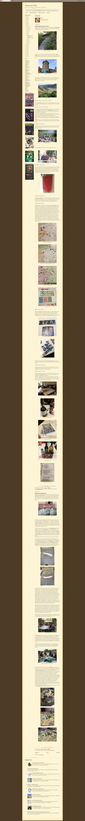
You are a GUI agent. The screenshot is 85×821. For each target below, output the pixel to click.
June (27, 33)
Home (27, 12)
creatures (26, 64)
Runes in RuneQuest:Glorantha (37, 800)
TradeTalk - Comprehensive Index (32, 784)
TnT (25, 88)
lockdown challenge (28, 73)
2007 (27, 55)
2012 (27, 49)
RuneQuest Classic (27, 85)
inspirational (26, 72)
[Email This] (44, 487)
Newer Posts (37, 752)
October (28, 28)
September (28, 29)
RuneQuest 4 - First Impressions (37, 778)
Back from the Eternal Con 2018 (30, 36)
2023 (27, 19)
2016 (27, 45)
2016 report (37, 495)
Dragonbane (26, 66)
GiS (25, 68)
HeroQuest (26, 70)
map (25, 75)
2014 (27, 47)
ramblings (26, 79)
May (27, 34)
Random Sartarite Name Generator (37, 772)
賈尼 (42, 18)
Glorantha (26, 69)
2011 (27, 50)
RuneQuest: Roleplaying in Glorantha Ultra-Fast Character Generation (38, 811)
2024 (27, 18)
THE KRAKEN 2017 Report (36, 806)
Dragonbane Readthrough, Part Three (38, 762)
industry (52, 488)
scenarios (26, 86)
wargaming (26, 90)
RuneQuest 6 (27, 83)
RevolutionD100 (27, 80)
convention (26, 63)
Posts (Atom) (41, 754)
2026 (27, 16)
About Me (48, 12)
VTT (25, 89)
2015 (27, 46)
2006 (27, 56)
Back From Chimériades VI (41, 493)
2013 (27, 48)
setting (26, 87)
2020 (27, 23)
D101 (26, 65)
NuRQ (26, 77)
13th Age (26, 60)
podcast (26, 78)
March (28, 40)
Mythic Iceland (27, 76)
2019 (27, 24)
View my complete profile (44, 19)
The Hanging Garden (41, 12)
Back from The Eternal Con (36, 794)
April (27, 39)
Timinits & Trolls (31, 5)
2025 (27, 17)
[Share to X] (46, 487)
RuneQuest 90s (27, 84)
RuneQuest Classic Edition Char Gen (38, 788)
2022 (27, 20)
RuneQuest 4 (27, 82)
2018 (27, 25)
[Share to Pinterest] (49, 487)
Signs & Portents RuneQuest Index (32, 768)
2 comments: (41, 487)
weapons (26, 91)
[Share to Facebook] (48, 487)
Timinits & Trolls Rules (33, 12)
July (27, 32)
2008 (27, 54)
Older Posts (58, 752)
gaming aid (26, 67)
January (28, 42)
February (28, 41)
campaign (26, 62)
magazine (26, 74)
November (28, 27)
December (28, 26)
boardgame (38, 488)
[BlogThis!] (45, 487)
